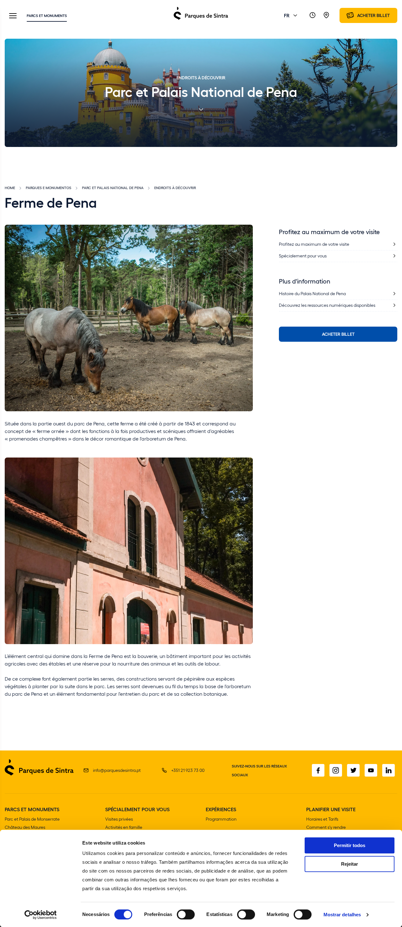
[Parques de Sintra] (201, 19)
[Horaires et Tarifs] (312, 15)
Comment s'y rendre (326, 827)
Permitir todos (349, 845)
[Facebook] (318, 770)
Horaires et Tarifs (322, 819)
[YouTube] (371, 770)
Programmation (221, 819)
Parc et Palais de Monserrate (32, 819)
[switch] (186, 914)
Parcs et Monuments (47, 15)
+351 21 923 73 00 (187, 770)
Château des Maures (25, 827)
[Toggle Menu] (13, 16)
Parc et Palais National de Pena (113, 187)
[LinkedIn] (388, 770)
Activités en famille (123, 827)
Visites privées (119, 819)
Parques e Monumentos (48, 187)
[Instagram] (335, 770)
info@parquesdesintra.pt (117, 770)
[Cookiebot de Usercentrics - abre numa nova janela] (40, 914)
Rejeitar (349, 864)
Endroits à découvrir (175, 187)
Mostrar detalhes (342, 914)
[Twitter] (353, 770)
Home (10, 187)
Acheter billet (338, 333)
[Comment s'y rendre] (326, 15)
